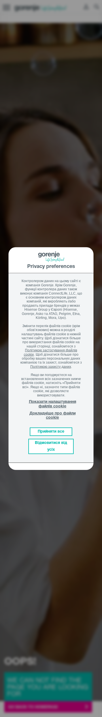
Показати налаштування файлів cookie (52, 404)
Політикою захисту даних (50, 366)
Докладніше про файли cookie (52, 416)
